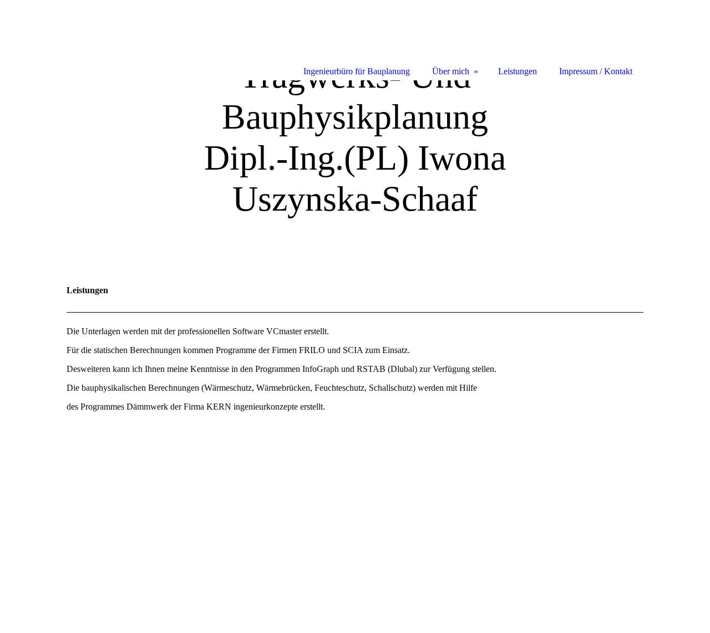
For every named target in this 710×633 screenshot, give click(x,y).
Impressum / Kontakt (595, 71)
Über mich (450, 71)
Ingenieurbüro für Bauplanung (356, 71)
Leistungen (517, 71)
